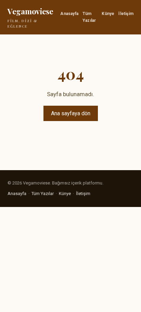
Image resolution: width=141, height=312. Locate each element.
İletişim (125, 13)
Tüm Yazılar (89, 17)
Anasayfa (69, 13)
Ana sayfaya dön (70, 113)
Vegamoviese (30, 17)
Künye (108, 13)
